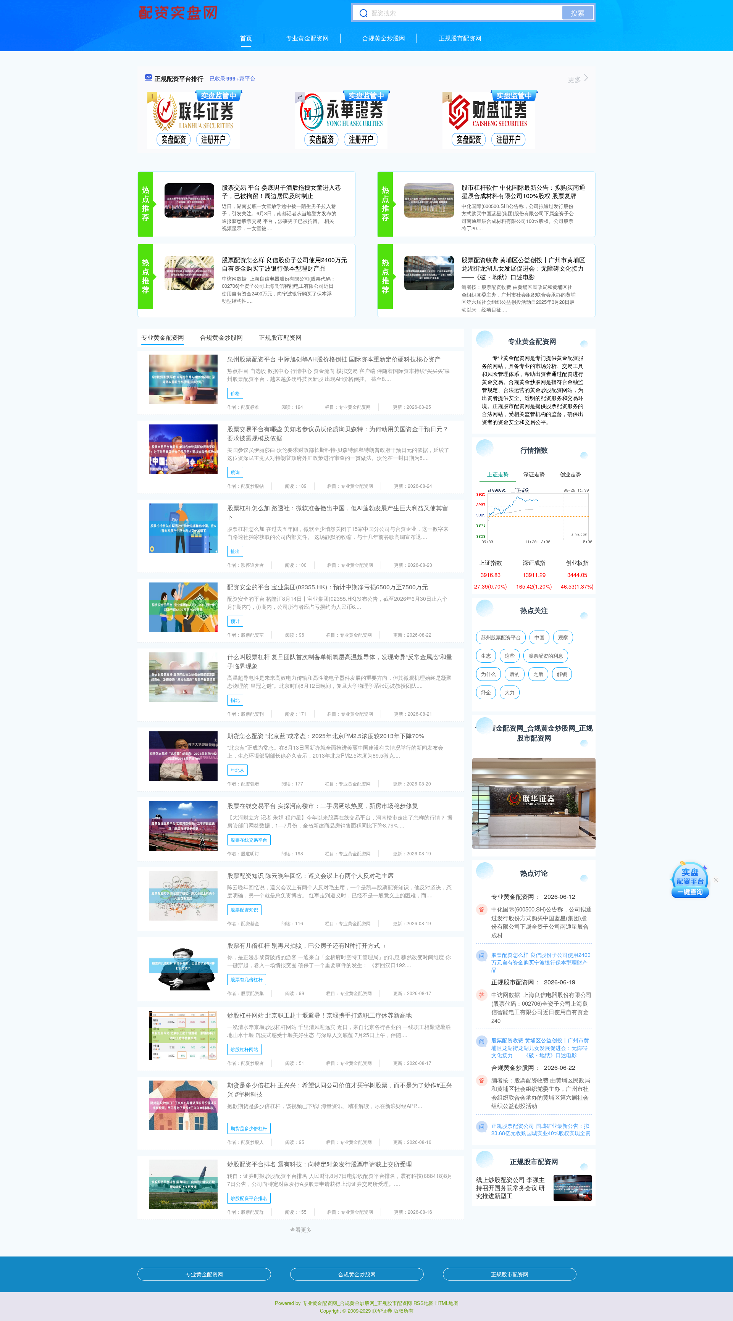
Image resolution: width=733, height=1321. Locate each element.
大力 (510, 692)
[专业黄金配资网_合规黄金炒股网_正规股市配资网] (179, 12)
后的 (515, 673)
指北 (235, 700)
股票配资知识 (244, 909)
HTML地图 (447, 1302)
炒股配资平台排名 (249, 1198)
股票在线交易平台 (249, 839)
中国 (539, 637)
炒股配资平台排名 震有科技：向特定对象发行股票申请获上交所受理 (319, 1164)
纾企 (486, 692)
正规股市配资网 (460, 38)
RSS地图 (423, 1302)
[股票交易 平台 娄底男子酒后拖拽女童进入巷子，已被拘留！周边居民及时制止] (189, 199)
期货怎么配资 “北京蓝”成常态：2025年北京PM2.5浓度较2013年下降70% (325, 735)
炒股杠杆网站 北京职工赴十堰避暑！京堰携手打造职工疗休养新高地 (319, 1015)
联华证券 (382, 1310)
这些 (510, 655)
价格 (235, 393)
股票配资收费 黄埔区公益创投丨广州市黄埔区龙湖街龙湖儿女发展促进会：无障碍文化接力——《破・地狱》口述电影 (523, 268)
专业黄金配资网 (307, 38)
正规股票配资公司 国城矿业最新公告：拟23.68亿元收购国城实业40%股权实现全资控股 (541, 1118)
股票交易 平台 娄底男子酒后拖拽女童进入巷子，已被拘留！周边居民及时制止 (281, 191)
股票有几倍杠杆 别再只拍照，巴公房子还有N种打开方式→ (306, 945)
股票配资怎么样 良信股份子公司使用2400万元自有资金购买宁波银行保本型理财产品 (284, 264)
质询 (235, 472)
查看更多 (301, 1229)
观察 (563, 637)
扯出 (235, 551)
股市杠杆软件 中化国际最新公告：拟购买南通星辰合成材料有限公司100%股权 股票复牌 (523, 191)
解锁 (562, 673)
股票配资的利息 (545, 655)
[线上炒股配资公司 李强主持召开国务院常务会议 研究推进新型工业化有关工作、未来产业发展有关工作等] (573, 1188)
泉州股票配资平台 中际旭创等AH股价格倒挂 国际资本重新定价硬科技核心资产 (334, 359)
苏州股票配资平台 (501, 637)
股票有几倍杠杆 (247, 979)
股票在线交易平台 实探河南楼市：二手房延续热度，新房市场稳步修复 (322, 805)
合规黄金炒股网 (383, 38)
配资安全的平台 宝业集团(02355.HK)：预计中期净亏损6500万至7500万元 (327, 586)
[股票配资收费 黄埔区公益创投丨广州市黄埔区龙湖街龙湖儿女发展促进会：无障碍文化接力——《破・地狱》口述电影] (429, 272)
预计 (235, 621)
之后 (538, 673)
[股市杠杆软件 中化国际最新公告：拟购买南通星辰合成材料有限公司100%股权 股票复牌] (429, 199)
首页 (246, 38)
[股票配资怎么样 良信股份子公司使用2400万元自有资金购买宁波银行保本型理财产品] (189, 272)
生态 (486, 655)
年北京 (237, 769)
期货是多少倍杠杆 (249, 1128)
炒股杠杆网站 (244, 1049)
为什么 (488, 673)
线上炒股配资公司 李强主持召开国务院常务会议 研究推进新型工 (510, 1187)
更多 (575, 79)
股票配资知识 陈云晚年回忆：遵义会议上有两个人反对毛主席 (310, 875)
